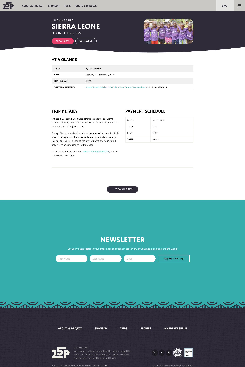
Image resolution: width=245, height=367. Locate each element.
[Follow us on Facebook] (162, 352)
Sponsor (53, 6)
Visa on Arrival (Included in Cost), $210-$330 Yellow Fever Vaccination (116, 87)
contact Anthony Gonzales (96, 151)
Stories (145, 328)
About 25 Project (32, 6)
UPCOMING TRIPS (62, 20)
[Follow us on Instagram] (169, 352)
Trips (67, 6)
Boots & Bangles (86, 6)
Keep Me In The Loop (173, 258)
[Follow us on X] (155, 352)
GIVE (224, 6)
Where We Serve (175, 328)
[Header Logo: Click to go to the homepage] (10, 5)
